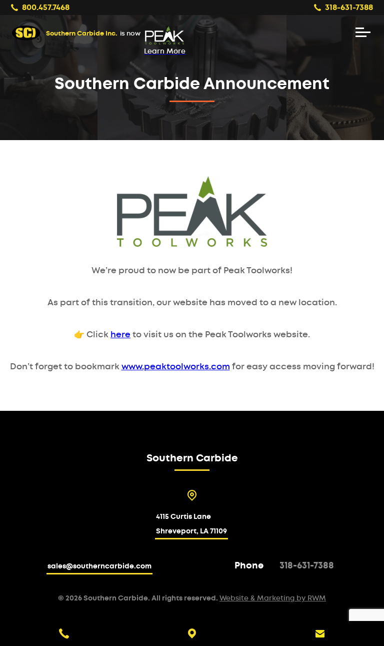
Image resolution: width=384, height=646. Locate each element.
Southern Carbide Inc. (93, 34)
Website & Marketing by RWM (273, 598)
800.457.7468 (46, 8)
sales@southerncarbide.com (100, 566)
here (120, 334)
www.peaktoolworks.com (176, 366)
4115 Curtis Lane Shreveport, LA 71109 (191, 524)
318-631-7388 (349, 8)
